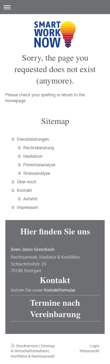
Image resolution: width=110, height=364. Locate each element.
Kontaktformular (59, 290)
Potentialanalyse (39, 164)
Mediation (32, 156)
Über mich (26, 181)
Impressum (27, 207)
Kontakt (24, 190)
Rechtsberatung (38, 147)
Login (94, 345)
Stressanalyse (36, 173)
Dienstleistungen (33, 139)
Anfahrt (30, 198)
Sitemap (48, 345)
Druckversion (27, 345)
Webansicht (89, 350)
